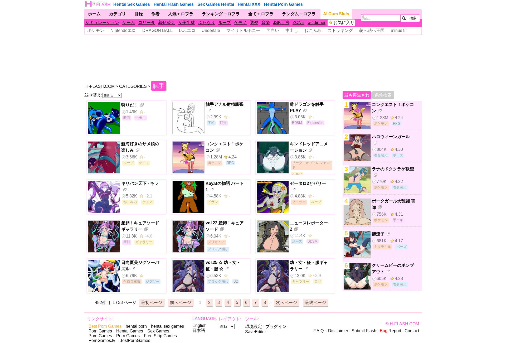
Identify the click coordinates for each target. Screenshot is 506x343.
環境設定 (253, 326)
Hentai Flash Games (174, 4)
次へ (286, 302)
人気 (180, 14)
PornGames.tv (102, 340)
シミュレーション (102, 22)
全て (261, 14)
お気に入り (343, 22)
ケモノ (240, 22)
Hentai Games (129, 331)
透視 (254, 22)
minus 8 (398, 30)
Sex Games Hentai (215, 4)
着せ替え (166, 22)
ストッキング (340, 30)
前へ (180, 302)
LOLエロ (187, 30)
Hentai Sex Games (131, 4)
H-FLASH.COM (100, 86)
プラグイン (275, 326)
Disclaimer (338, 330)
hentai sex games (167, 326)
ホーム (94, 14)
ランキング (221, 14)
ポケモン (95, 30)
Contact (412, 330)
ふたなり (206, 22)
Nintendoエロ (123, 30)
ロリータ (146, 22)
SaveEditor (255, 332)
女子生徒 (186, 22)
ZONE (298, 22)
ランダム (299, 14)
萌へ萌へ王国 (372, 30)
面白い (272, 30)
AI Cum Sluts (336, 14)
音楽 (265, 22)
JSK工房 (281, 22)
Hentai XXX (249, 4)
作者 (155, 14)
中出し (291, 30)
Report (390, 330)
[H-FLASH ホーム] (98, 4)
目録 (138, 14)
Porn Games (100, 331)
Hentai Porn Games (283, 4)
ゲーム (128, 22)
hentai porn (136, 326)
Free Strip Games (160, 336)
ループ (224, 22)
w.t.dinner (316, 22)
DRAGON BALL (157, 30)
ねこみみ (312, 30)
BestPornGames (134, 340)
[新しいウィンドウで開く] (142, 105)
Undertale (211, 30)
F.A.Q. (319, 330)
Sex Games (158, 331)
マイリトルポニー (243, 30)
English (199, 325)
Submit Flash (364, 330)
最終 (315, 302)
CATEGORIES (133, 86)
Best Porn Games (105, 326)
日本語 (198, 330)
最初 (151, 302)
